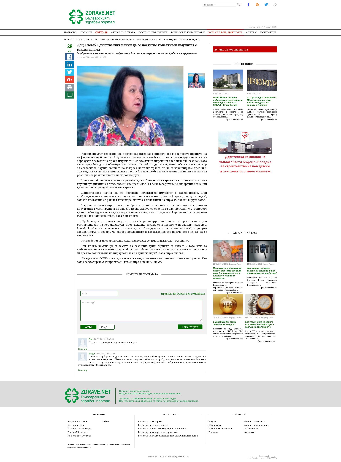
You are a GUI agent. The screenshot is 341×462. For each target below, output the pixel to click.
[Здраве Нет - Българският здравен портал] (90, 17)
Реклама (213, 432)
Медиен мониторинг (220, 428)
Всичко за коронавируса (231, 49)
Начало (70, 32)
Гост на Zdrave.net (77, 432)
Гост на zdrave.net (153, 32)
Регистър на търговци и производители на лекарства (168, 435)
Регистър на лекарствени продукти (158, 432)
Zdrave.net (152, 456)
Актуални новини (77, 421)
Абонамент (215, 425)
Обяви (106, 421)
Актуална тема (123, 32)
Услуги (251, 32)
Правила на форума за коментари (183, 293)
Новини (86, 32)
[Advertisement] (212, 16)
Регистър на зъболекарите (153, 425)
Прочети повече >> (234, 119)
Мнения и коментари (188, 32)
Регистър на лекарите (150, 421)
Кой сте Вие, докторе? (225, 32)
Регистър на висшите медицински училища (162, 428)
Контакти (268, 32)
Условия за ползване (255, 421)
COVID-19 (101, 32)
